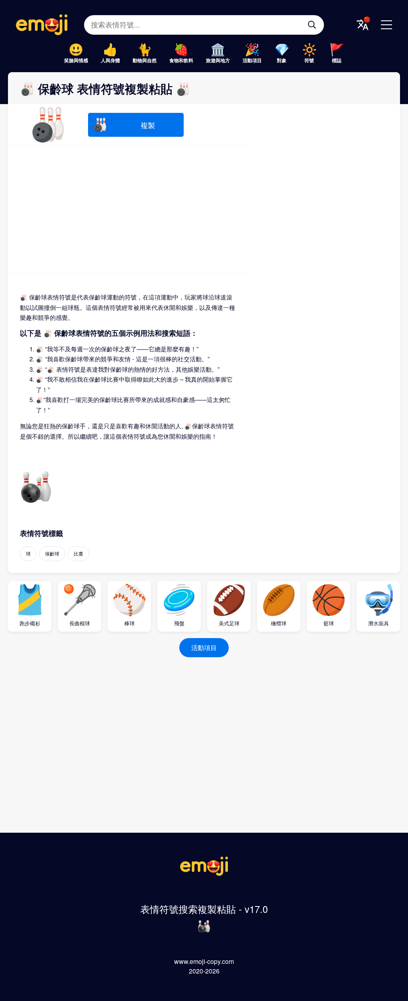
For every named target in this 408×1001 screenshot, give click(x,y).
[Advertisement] (128, 210)
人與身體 (110, 60)
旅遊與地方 (218, 60)
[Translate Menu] (362, 24)
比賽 (78, 553)
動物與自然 (145, 60)
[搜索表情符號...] (312, 25)
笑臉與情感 (76, 60)
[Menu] (386, 24)
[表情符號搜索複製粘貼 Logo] (204, 873)
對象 (281, 60)
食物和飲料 (181, 60)
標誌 (336, 60)
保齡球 (52, 553)
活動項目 (252, 60)
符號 (309, 60)
